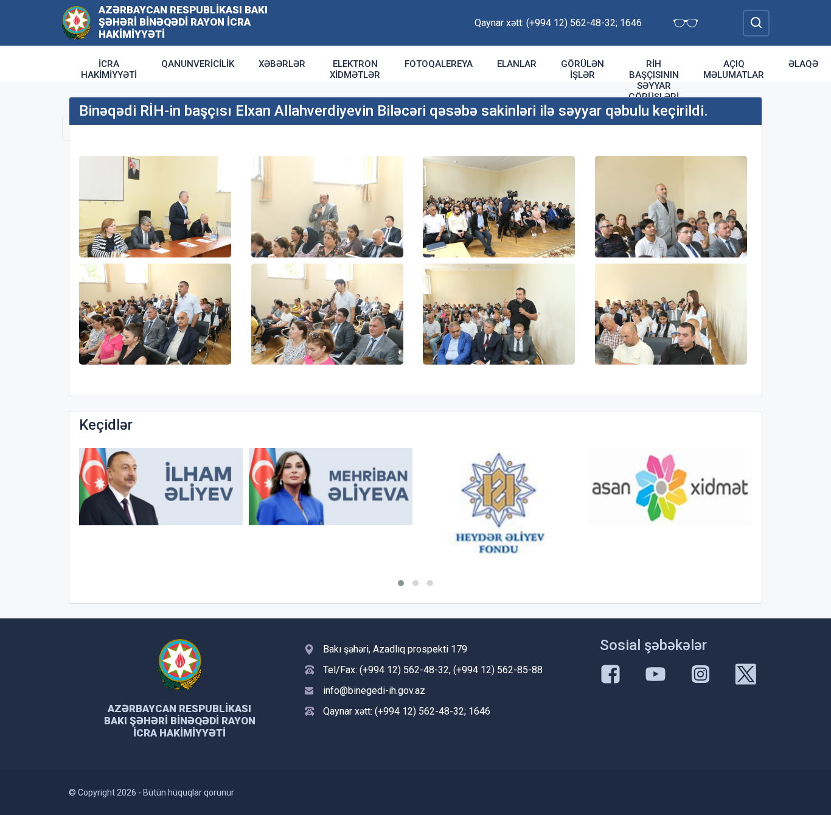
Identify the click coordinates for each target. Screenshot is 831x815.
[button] (401, 583)
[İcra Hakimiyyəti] (76, 22)
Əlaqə (803, 63)
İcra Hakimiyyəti (109, 69)
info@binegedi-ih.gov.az (374, 690)
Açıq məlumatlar (733, 69)
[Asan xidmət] (670, 486)
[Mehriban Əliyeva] (330, 486)
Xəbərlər (282, 63)
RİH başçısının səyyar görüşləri (653, 80)
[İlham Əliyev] (161, 486)
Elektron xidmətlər (355, 69)
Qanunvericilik (197, 63)
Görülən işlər (582, 69)
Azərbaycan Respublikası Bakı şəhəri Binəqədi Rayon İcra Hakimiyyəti (183, 22)
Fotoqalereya (439, 63)
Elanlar (517, 63)
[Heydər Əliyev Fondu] (500, 503)
